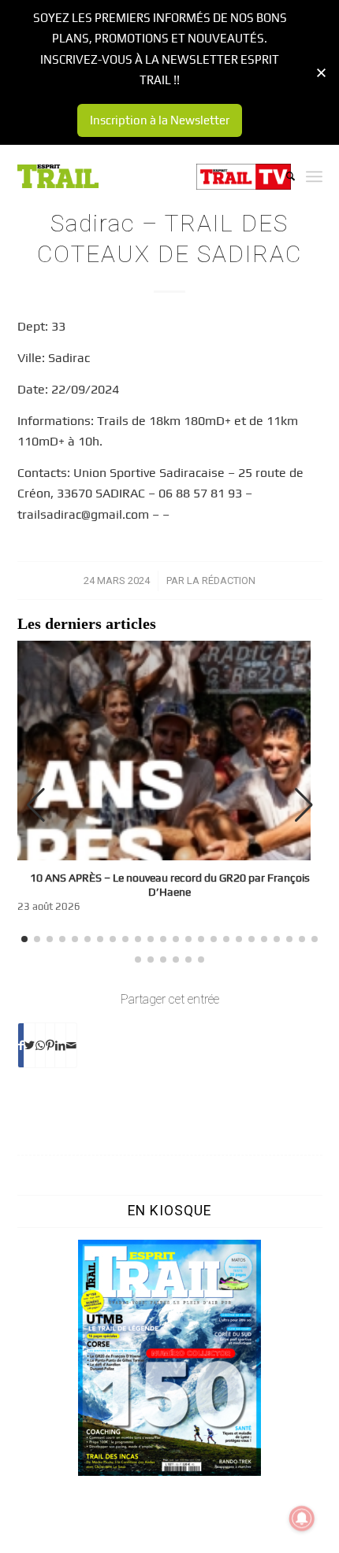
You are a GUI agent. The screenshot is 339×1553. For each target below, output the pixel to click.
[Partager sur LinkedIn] (60, 1045)
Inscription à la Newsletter (159, 120)
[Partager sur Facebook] (21, 1045)
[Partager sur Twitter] (29, 1045)
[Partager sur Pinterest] (50, 1045)
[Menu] (314, 176)
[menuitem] (282, 176)
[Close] (321, 73)
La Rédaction (221, 580)
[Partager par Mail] (71, 1045)
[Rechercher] (282, 176)
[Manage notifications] (302, 1518)
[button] (304, 805)
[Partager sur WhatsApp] (40, 1045)
